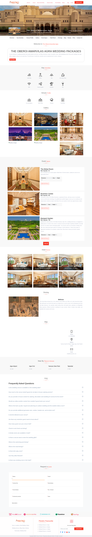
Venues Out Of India (40, 2)
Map (65, 37)
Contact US (79, 37)
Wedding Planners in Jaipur (44, 524)
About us (28, 2)
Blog (68, 2)
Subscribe (79, 528)
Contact (72, 2)
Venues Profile (29, 37)
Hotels (70, 30)
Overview (12, 37)
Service (34, 2)
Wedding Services (15, 528)
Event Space (44, 37)
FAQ (74, 37)
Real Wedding (58, 2)
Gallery (63, 2)
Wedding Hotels (23, 530)
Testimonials (17, 530)
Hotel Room (53, 37)
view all (46, 243)
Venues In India (50, 2)
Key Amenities (20, 37)
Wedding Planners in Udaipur (44, 527)
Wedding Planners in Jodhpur (44, 529)
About (23, 528)
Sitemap (27, 528)
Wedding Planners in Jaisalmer (45, 531)
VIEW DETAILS (45, 183)
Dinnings (60, 37)
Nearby (69, 37)
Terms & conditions (16, 525)
